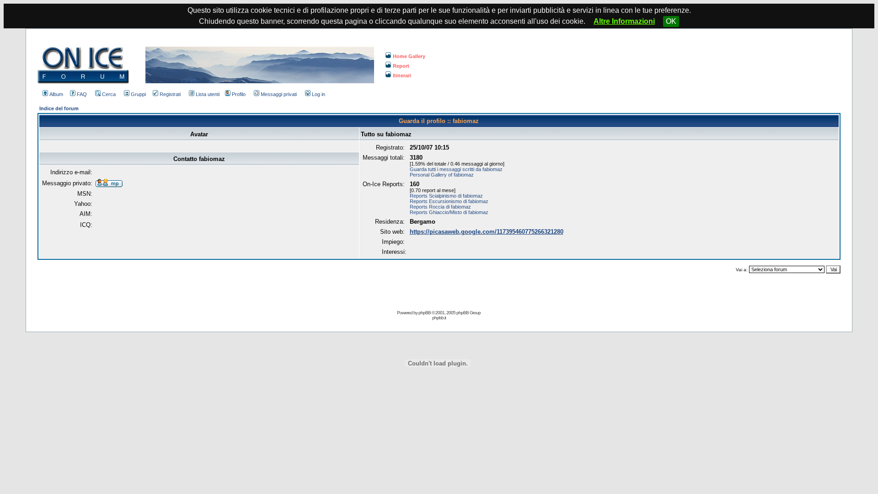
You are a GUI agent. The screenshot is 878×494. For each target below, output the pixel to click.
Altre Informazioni (624, 21)
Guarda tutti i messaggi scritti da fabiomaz (456, 169)
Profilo (239, 94)
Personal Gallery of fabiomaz (442, 174)
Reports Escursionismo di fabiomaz (449, 201)
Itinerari (402, 75)
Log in (318, 94)
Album (56, 94)
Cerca (109, 94)
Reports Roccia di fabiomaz (440, 206)
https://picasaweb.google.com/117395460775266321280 (486, 231)
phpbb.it (439, 317)
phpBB (424, 312)
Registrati (170, 94)
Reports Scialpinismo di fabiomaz (446, 196)
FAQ (82, 94)
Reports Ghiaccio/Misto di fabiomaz (449, 212)
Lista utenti (208, 94)
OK (671, 21)
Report (401, 66)
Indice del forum (59, 108)
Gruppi (138, 94)
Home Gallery (409, 56)
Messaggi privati (279, 94)
